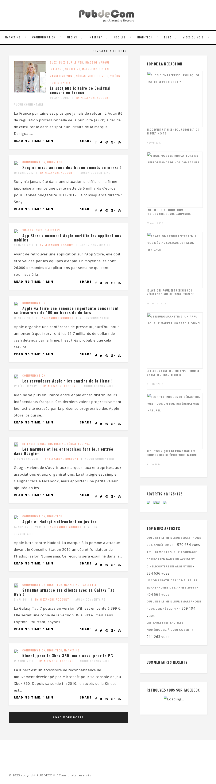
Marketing (13, 37)
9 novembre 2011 (26, 458)
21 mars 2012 (24, 245)
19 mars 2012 (24, 318)
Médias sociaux (78, 443)
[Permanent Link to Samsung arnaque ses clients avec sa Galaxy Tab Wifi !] (16, 586)
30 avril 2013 (60, 97)
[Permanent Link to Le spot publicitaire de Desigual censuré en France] (30, 91)
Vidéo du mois (193, 37)
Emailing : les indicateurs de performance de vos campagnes (169, 212)
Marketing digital (96, 69)
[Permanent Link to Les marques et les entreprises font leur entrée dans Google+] (16, 445)
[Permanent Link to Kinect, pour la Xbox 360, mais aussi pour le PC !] (16, 652)
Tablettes (52, 230)
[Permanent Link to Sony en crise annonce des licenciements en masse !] (16, 163)
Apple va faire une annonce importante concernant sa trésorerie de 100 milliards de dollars (66, 310)
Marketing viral (62, 76)
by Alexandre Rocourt (93, 97)
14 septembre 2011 (28, 527)
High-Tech (145, 37)
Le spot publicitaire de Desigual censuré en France (80, 90)
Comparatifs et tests (110, 51)
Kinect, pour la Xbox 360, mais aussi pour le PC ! (69, 655)
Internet (95, 37)
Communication (43, 37)
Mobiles (120, 37)
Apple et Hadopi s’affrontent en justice (59, 521)
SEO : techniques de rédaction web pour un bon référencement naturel (172, 453)
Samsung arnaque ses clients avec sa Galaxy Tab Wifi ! (64, 592)
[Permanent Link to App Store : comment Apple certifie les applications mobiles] (16, 232)
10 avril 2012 (24, 172)
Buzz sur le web (71, 62)
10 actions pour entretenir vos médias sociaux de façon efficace (170, 292)
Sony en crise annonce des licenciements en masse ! (72, 167)
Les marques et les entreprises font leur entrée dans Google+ (63, 451)
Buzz (167, 37)
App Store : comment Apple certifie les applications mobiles (68, 238)
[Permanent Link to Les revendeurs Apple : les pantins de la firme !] (16, 377)
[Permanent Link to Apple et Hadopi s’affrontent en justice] (16, 518)
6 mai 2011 (21, 599)
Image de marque (97, 62)
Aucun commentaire (29, 104)
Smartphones (32, 230)
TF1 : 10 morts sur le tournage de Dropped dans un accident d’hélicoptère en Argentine (172, 559)
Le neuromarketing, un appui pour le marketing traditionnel (173, 372)
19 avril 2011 (23, 661)
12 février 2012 (25, 386)
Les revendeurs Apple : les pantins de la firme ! (67, 381)
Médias (72, 37)
